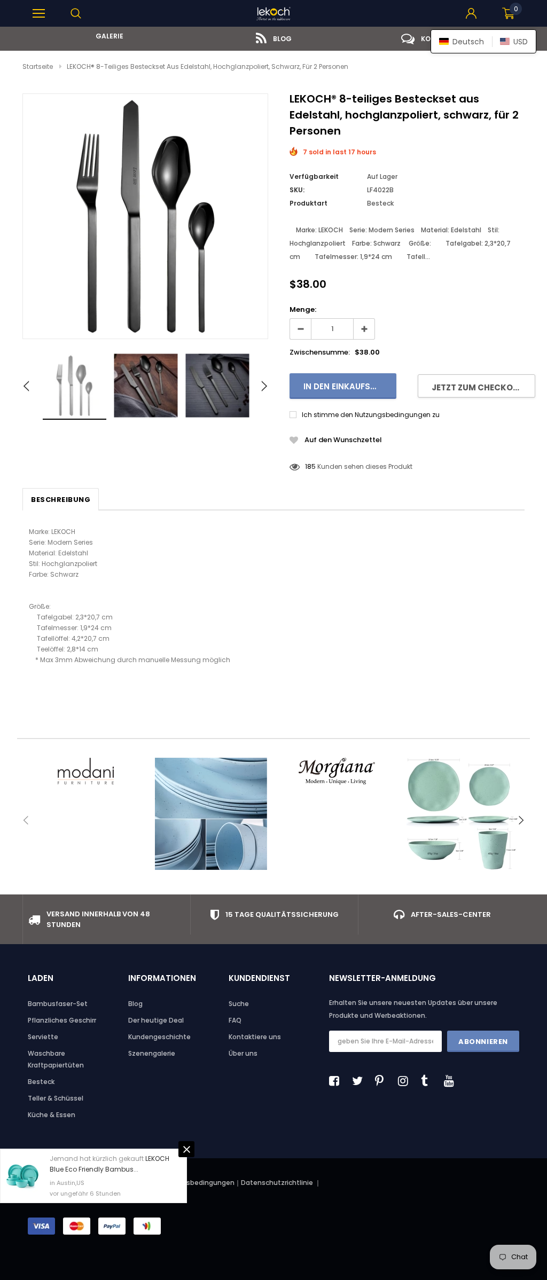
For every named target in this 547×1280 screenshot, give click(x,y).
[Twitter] (360, 1080)
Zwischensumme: (320, 352)
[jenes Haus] (461, 814)
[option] (106, 36)
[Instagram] (406, 1080)
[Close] (186, 1149)
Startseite (37, 66)
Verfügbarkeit (314, 176)
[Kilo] (210, 814)
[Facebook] (337, 1080)
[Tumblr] (429, 1080)
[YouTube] (452, 1080)
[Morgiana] (336, 771)
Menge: (303, 309)
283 (311, 466)
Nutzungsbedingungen (196, 1182)
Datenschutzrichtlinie (278, 1182)
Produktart (308, 203)
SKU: (297, 189)
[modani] (85, 771)
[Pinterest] (383, 1080)
